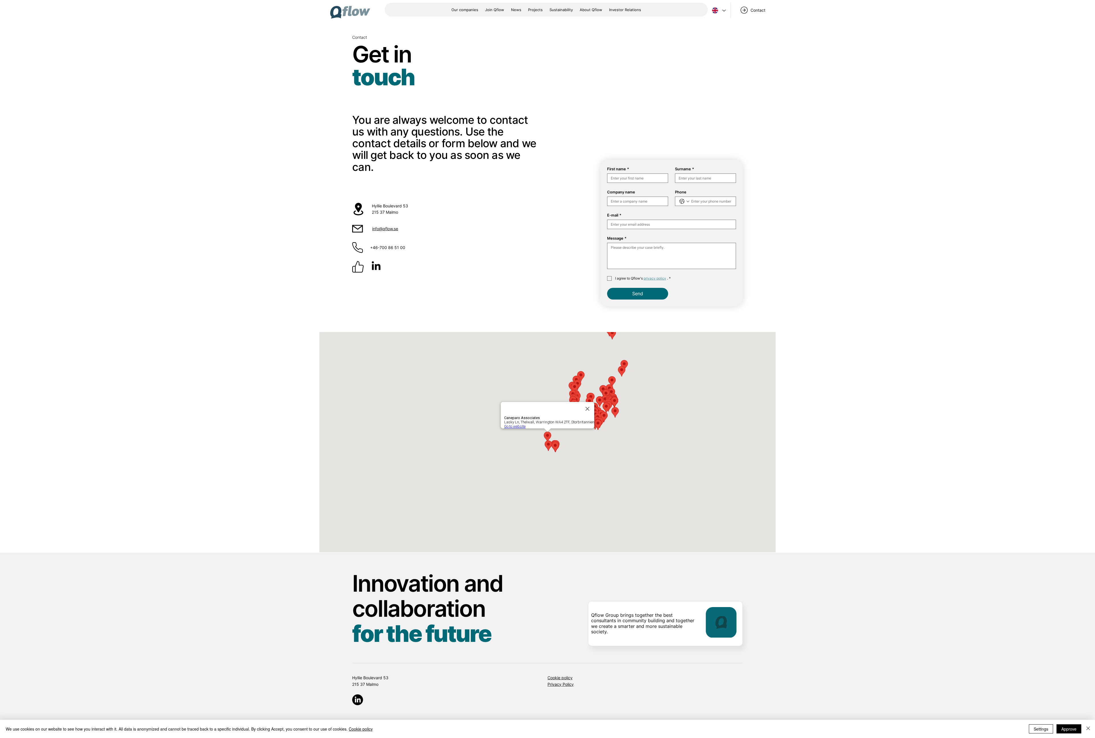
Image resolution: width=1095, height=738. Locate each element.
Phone (680, 192)
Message (616, 238)
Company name (621, 192)
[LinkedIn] (376, 266)
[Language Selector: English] (718, 10)
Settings (1041, 729)
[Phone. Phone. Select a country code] (684, 201)
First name (618, 169)
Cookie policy (560, 677)
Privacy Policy (561, 684)
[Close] (1088, 728)
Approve (1068, 729)
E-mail (614, 215)
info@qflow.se (385, 228)
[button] (591, 10)
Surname (684, 169)
